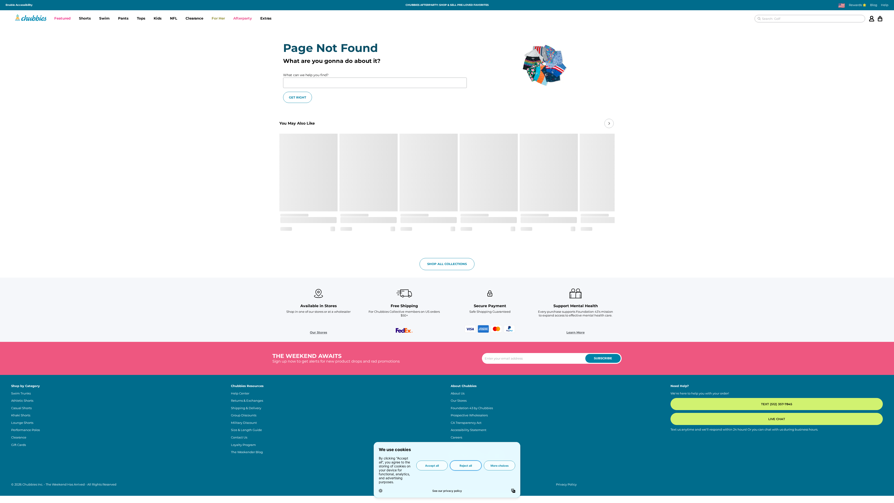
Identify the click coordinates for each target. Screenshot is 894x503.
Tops (141, 18)
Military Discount (244, 423)
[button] (62, 18)
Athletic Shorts (22, 400)
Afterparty (242, 18)
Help (884, 5)
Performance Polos (25, 430)
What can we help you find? (305, 75)
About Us (457, 393)
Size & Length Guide (246, 430)
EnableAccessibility (19, 5)
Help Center (240, 393)
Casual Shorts (21, 408)
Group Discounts (243, 415)
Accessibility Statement (468, 430)
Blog (873, 5)
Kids (158, 18)
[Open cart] (880, 18)
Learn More (575, 332)
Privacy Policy (566, 484)
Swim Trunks (21, 393)
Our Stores (318, 332)
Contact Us (239, 437)
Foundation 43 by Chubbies (472, 408)
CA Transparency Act (466, 423)
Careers (456, 437)
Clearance (194, 18)
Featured (62, 18)
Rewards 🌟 (857, 5)
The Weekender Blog (247, 452)
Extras (265, 18)
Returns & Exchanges (247, 400)
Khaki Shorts (20, 415)
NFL (173, 18)
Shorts (85, 18)
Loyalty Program (243, 445)
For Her (218, 18)
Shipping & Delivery (246, 408)
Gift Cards (18, 445)
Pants (123, 18)
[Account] (871, 18)
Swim (104, 18)
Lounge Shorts (22, 423)
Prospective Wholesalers (469, 415)
